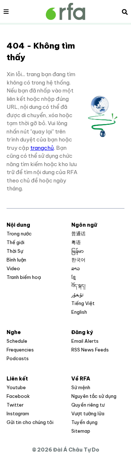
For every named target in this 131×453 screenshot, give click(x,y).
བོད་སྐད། (78, 286)
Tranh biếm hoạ (24, 277)
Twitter (15, 405)
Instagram (18, 413)
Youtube (16, 387)
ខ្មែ (73, 277)
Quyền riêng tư (87, 405)
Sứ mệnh (80, 387)
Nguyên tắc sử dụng (93, 396)
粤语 (76, 242)
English (79, 312)
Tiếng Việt (83, 303)
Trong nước (19, 233)
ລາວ (75, 268)
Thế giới (15, 242)
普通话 (78, 233)
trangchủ (42, 147)
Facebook (18, 396)
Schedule (17, 341)
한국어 (78, 260)
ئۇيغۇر (77, 294)
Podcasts (18, 358)
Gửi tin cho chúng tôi (30, 422)
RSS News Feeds (90, 350)
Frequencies (20, 350)
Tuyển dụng (84, 422)
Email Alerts (85, 341)
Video (13, 268)
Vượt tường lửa (87, 413)
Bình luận (16, 260)
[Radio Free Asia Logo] (65, 11)
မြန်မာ (77, 251)
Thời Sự (15, 251)
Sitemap (80, 431)
